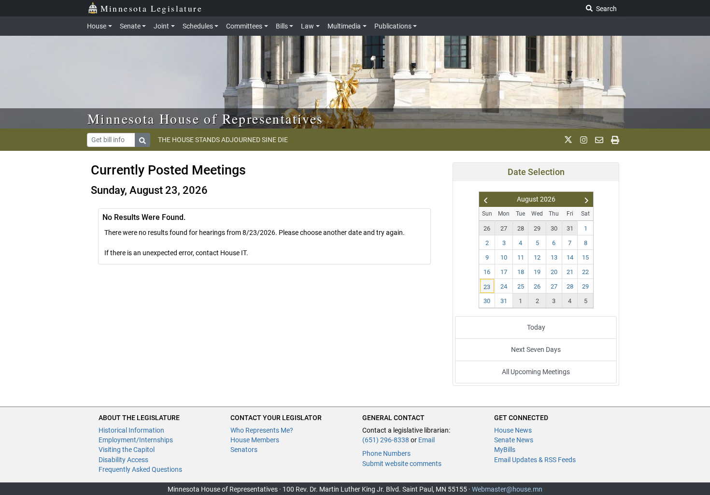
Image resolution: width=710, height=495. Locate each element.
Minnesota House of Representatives (205, 118)
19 (537, 272)
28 (520, 228)
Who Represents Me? (261, 430)
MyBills (504, 449)
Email (426, 440)
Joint (161, 26)
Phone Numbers (386, 453)
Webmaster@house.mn (507, 489)
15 (585, 257)
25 (520, 286)
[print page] (615, 139)
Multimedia (344, 26)
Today (536, 327)
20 (554, 272)
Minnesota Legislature (151, 8)
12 (537, 257)
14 (570, 257)
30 (554, 228)
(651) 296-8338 (385, 440)
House (96, 26)
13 (554, 257)
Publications (393, 26)
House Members (254, 440)
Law (307, 26)
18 (520, 272)
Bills (282, 26)
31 (570, 228)
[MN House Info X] (568, 139)
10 (503, 257)
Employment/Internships (136, 440)
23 (486, 287)
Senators (243, 449)
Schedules (198, 26)
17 (503, 272)
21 (570, 272)
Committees (244, 26)
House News (513, 430)
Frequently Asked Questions (140, 469)
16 (486, 272)
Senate (130, 26)
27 (503, 228)
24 (503, 286)
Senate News (513, 440)
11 (520, 257)
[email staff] (599, 139)
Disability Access (123, 460)
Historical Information (131, 430)
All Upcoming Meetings (536, 372)
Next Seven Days (536, 349)
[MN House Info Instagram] (583, 139)
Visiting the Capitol (127, 449)
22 (585, 272)
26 (486, 228)
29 (537, 228)
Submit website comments (401, 463)
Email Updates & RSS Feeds (535, 460)
